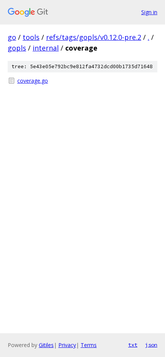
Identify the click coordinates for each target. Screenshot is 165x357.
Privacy (67, 345)
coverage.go (32, 80)
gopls (17, 47)
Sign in (149, 12)
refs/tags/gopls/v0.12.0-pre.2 (93, 37)
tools (31, 37)
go (12, 37)
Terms (89, 345)
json (151, 344)
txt (132, 344)
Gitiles (46, 345)
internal (46, 47)
